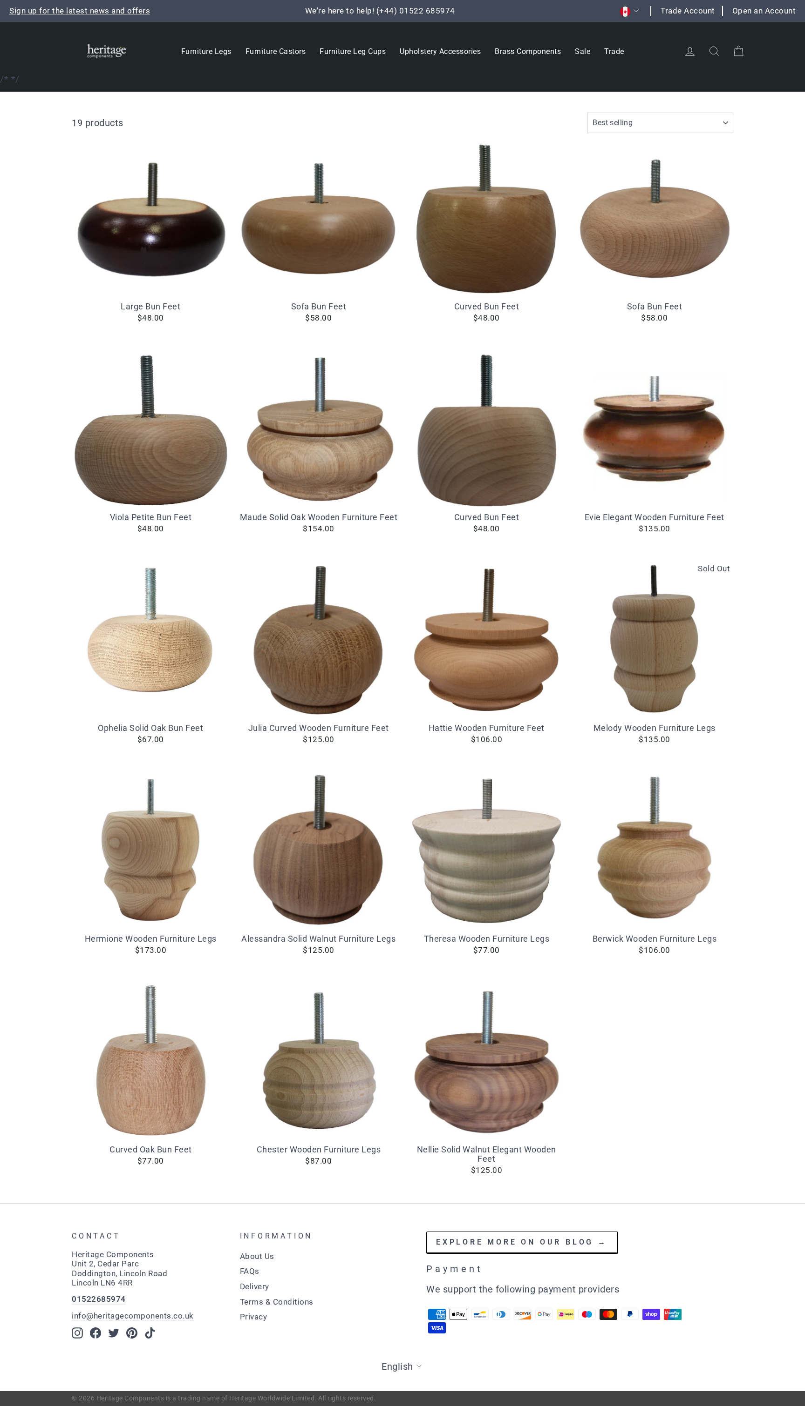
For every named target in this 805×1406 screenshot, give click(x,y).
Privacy (253, 1316)
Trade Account (688, 10)
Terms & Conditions (277, 1301)
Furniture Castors (276, 51)
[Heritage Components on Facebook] (95, 1333)
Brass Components (528, 51)
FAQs (249, 1271)
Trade (614, 51)
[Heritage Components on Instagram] (77, 1333)
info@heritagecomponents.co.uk (133, 1315)
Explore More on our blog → (521, 1242)
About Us (257, 1256)
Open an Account (764, 10)
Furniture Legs (206, 51)
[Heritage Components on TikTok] (150, 1333)
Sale (582, 51)
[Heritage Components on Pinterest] (131, 1333)
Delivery (254, 1286)
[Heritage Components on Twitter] (113, 1333)
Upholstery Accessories (440, 51)
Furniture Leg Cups (353, 51)
